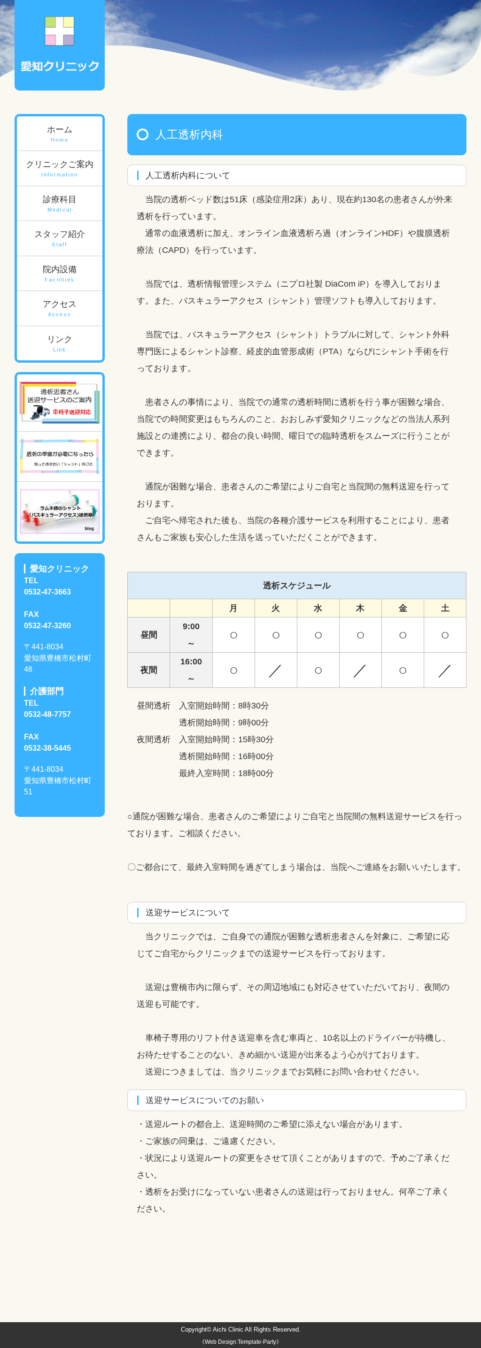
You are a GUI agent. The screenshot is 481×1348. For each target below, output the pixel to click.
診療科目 (60, 204)
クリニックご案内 (59, 168)
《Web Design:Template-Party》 (240, 1342)
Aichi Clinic (228, 1329)
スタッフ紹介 (59, 238)
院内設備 (60, 273)
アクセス (60, 308)
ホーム (59, 134)
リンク (59, 343)
